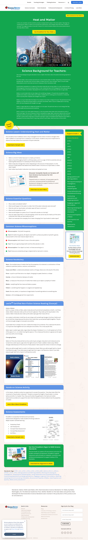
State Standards (41, 8)
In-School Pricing (69, 8)
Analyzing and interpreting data (22, 474)
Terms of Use (80, 538)
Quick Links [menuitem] (24, 506)
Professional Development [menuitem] (27, 517)
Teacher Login (77, 2)
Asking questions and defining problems (29, 473)
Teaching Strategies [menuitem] (26, 510)
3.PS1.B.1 (6, 473)
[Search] (68, 2)
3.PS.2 (15, 473)
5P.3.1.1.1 (51, 471)
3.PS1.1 (24, 471)
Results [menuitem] (23, 508)
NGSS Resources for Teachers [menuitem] (48, 512)
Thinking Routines (51, 2)
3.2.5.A (11, 473)
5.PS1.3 (37, 471)
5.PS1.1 (33, 471)
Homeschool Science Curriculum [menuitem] (49, 514)
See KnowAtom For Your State (44, 32)
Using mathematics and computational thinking (45, 474)
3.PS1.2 (28, 471)
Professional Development (55, 8)
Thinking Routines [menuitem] (25, 512)
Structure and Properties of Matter (39, 478)
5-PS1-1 (16, 471)
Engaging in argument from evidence (44, 476)
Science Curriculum (30, 8)
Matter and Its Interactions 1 (17, 479)
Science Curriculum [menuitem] (26, 513)
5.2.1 (20, 471)
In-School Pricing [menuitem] (25, 518)
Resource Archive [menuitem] (45, 516)
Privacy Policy (14, 529)
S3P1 (41, 471)
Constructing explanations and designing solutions (18, 476)
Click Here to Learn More (39, 189)
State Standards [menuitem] (25, 515)
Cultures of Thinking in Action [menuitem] (48, 510)
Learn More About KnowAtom (16, 404)
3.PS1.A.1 (56, 471)
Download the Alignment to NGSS (41, 463)
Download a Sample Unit (15, 145)
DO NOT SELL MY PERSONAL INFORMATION (60, 538)
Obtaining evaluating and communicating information (74, 210)
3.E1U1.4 (45, 471)
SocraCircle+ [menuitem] (44, 518)
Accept (14, 534)
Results (29, 2)
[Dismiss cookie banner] (24, 521)
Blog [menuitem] (42, 508)
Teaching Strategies (39, 2)
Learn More (79, 8)
